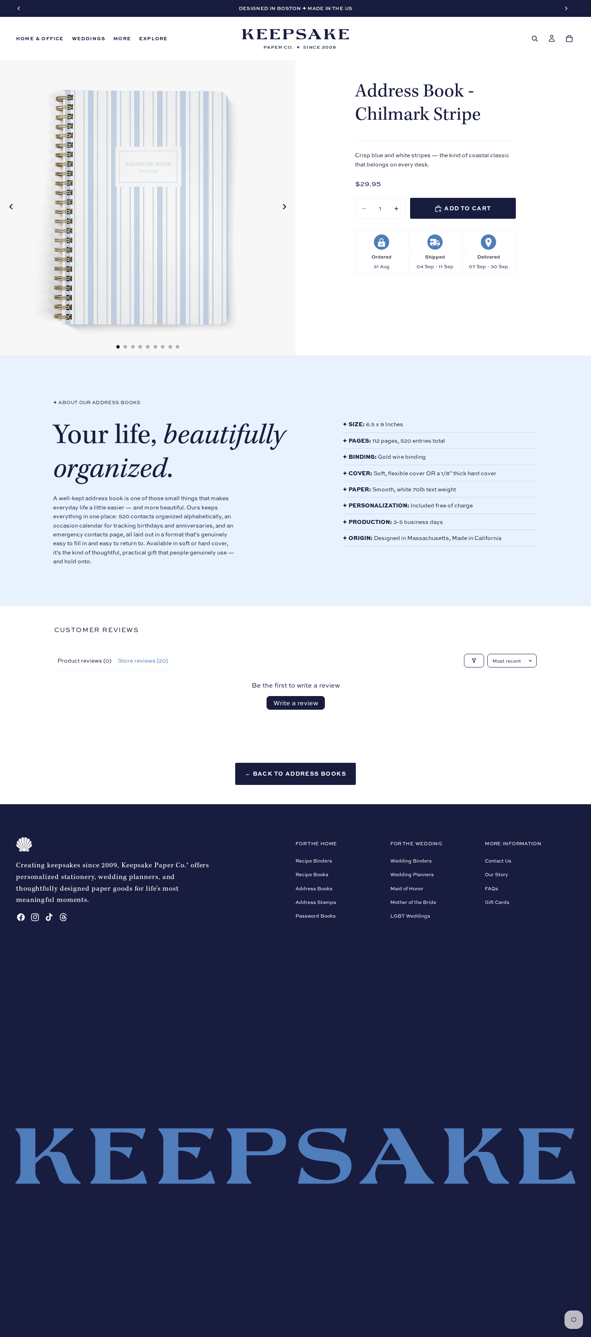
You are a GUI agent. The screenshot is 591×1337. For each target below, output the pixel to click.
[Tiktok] (49, 917)
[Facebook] (21, 917)
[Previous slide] (9, 208)
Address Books (314, 888)
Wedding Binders (411, 860)
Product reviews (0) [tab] (84, 660)
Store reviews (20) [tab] (143, 660)
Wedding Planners (412, 874)
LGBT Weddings (410, 915)
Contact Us (498, 860)
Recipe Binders (314, 860)
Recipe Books (312, 874)
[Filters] (474, 660)
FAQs (491, 888)
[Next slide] (287, 208)
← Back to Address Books (295, 773)
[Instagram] (35, 917)
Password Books (316, 915)
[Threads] (63, 917)
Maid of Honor (406, 888)
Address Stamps (316, 902)
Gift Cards (497, 902)
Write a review (295, 702)
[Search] (535, 38)
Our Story (496, 874)
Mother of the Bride (413, 902)
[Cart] (569, 38)
